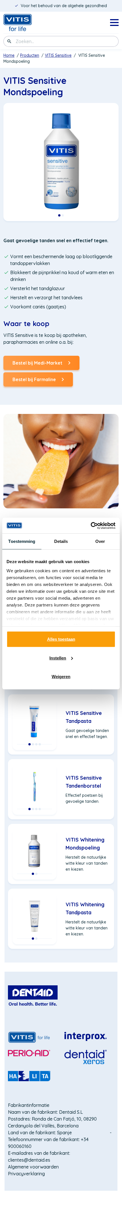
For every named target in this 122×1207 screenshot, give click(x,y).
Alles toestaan (61, 639)
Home (8, 55)
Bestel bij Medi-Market (37, 365)
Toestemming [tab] (21, 541)
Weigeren (61, 676)
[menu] (114, 22)
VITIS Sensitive (58, 55)
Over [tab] (100, 541)
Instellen (57, 657)
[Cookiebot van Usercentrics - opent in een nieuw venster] (90, 525)
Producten (29, 55)
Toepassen (9, 41)
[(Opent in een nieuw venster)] (33, 995)
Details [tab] (61, 541)
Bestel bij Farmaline (34, 382)
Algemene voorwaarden (33, 1167)
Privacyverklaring (26, 1173)
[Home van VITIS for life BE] (26, 22)
